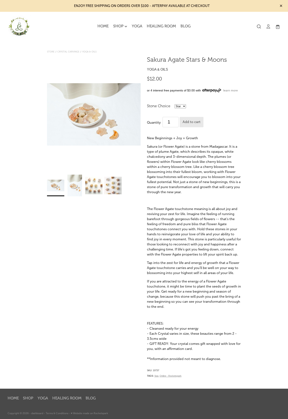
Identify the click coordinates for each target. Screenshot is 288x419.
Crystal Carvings (68, 51)
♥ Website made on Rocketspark (89, 413)
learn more (230, 90)
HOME (103, 26)
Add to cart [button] (192, 122)
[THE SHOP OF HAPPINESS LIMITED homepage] (35, 26)
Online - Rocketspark (171, 376)
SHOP (119, 26)
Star (156, 376)
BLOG (185, 26)
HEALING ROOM (161, 26)
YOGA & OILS (89, 51)
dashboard (37, 413)
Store (50, 51)
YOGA (137, 26)
